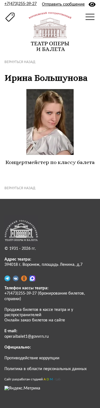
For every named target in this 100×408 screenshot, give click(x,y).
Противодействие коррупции (31, 358)
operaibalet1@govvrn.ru (26, 336)
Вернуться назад (19, 62)
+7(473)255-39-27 (20, 4)
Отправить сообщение (63, 4)
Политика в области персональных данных (45, 369)
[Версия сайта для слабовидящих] (92, 4)
